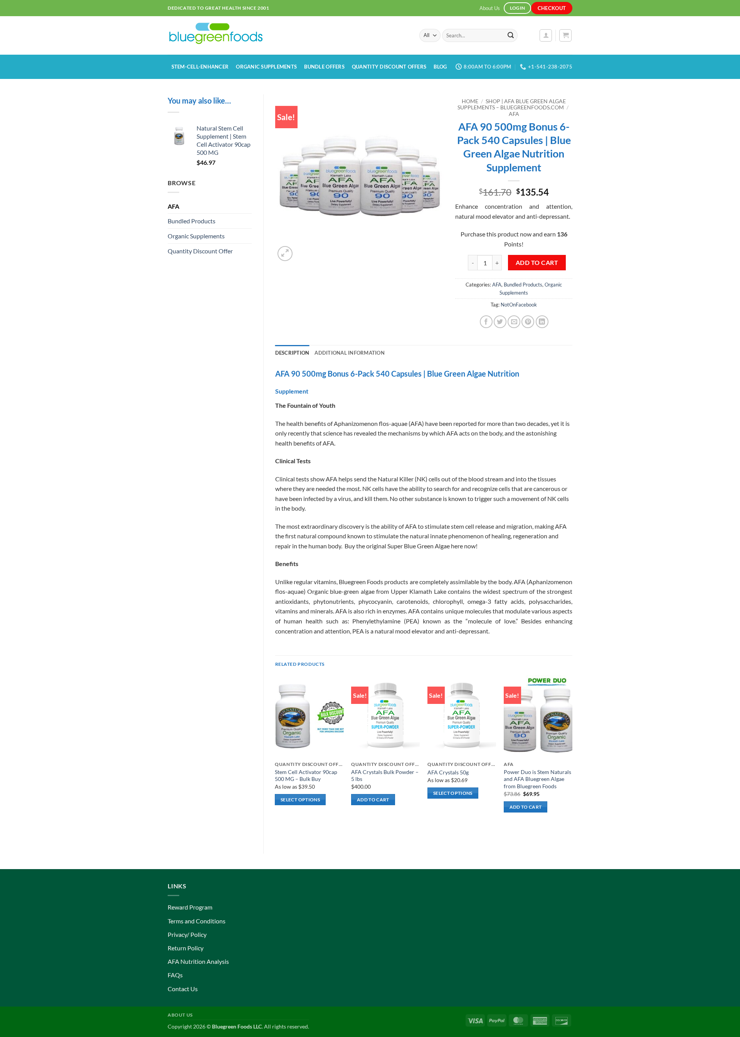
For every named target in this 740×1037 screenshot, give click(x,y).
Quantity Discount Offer (200, 251)
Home (470, 101)
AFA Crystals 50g (448, 772)
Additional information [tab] (349, 353)
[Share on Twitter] (500, 321)
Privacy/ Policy (187, 934)
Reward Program (190, 907)
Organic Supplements (266, 67)
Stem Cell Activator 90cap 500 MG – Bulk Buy (306, 775)
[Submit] (510, 35)
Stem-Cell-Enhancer (200, 67)
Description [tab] (292, 353)
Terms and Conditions (196, 921)
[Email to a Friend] (514, 321)
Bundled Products (191, 220)
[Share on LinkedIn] (542, 321)
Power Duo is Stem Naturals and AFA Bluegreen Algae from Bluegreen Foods (537, 779)
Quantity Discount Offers (389, 67)
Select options (300, 799)
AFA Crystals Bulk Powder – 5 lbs (385, 775)
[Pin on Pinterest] (527, 321)
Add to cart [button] (373, 799)
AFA (173, 206)
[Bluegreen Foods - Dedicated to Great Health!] (288, 35)
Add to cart (537, 262)
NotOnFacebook (519, 305)
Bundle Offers (324, 67)
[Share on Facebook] (486, 321)
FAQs (175, 974)
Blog (440, 67)
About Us (489, 8)
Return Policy (186, 948)
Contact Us (183, 988)
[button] (546, 35)
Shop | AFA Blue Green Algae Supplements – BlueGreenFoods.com (511, 104)
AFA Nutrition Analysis (198, 961)
